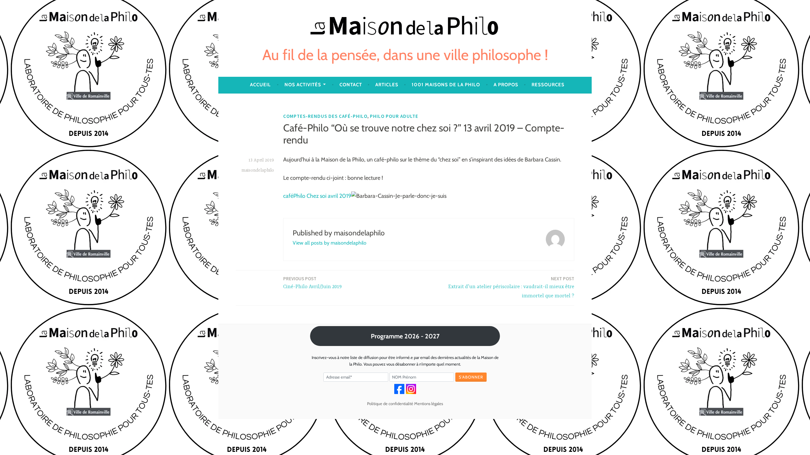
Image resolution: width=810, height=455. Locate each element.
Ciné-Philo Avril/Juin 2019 (312, 283)
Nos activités (302, 85)
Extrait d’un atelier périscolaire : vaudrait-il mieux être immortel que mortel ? (511, 287)
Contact (351, 85)
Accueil (260, 85)
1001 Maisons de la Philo (446, 85)
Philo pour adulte (394, 116)
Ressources (548, 85)
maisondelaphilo (257, 170)
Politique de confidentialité (390, 403)
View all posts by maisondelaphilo (329, 243)
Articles (386, 85)
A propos (506, 85)
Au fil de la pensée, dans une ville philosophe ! (405, 55)
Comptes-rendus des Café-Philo (325, 116)
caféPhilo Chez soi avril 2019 (317, 195)
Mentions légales (428, 403)
